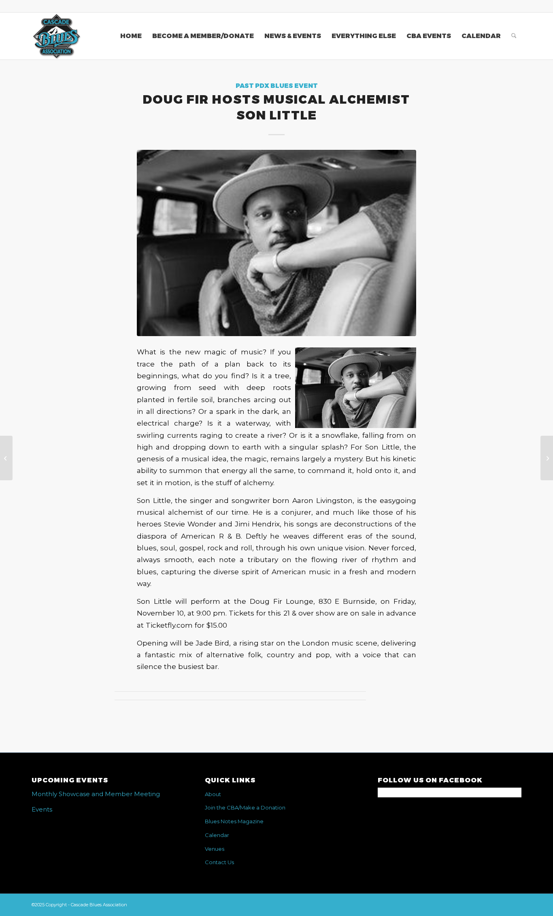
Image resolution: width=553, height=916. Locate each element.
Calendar (217, 835)
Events (42, 809)
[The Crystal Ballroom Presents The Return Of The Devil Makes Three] (6, 458)
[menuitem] (131, 36)
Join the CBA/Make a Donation (245, 807)
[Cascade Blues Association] (56, 36)
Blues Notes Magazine (234, 821)
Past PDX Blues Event (277, 86)
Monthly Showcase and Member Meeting (96, 794)
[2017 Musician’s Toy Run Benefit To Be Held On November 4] (546, 458)
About (213, 794)
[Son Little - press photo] (276, 243)
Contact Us (219, 862)
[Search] (514, 36)
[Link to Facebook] (515, 6)
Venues (214, 849)
